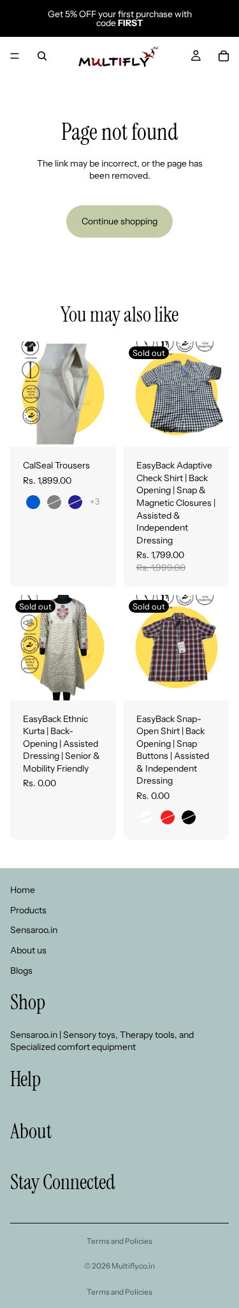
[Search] (42, 56)
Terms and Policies (119, 1241)
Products (28, 910)
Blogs (21, 970)
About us (28, 950)
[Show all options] (94, 502)
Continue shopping (119, 221)
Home (22, 890)
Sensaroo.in (33, 930)
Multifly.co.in (133, 1266)
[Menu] (14, 56)
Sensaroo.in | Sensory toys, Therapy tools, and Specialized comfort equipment (102, 1041)
